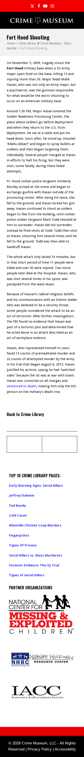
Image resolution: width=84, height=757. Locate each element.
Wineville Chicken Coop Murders (35, 525)
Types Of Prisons (23, 545)
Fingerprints (19, 535)
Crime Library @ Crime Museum (39, 43)
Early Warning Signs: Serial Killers (36, 486)
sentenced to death (21, 386)
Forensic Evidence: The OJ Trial (34, 565)
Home (11, 43)
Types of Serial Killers (26, 575)
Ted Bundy (17, 506)
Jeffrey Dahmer (22, 495)
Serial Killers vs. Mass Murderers (35, 555)
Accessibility (65, 749)
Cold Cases (18, 515)
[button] (74, 20)
